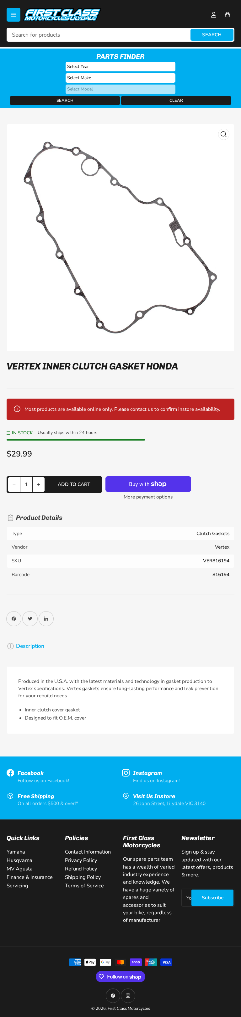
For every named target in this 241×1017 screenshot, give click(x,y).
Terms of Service (84, 885)
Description (30, 646)
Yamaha (16, 851)
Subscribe (212, 897)
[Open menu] (13, 15)
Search (212, 34)
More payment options (148, 496)
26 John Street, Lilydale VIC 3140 (169, 803)
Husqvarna (19, 860)
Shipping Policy (83, 877)
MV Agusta (20, 868)
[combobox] (120, 35)
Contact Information (88, 851)
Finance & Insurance (30, 877)
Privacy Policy (81, 860)
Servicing (17, 885)
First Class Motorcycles (129, 1008)
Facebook (57, 780)
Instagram (168, 780)
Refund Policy (81, 868)
